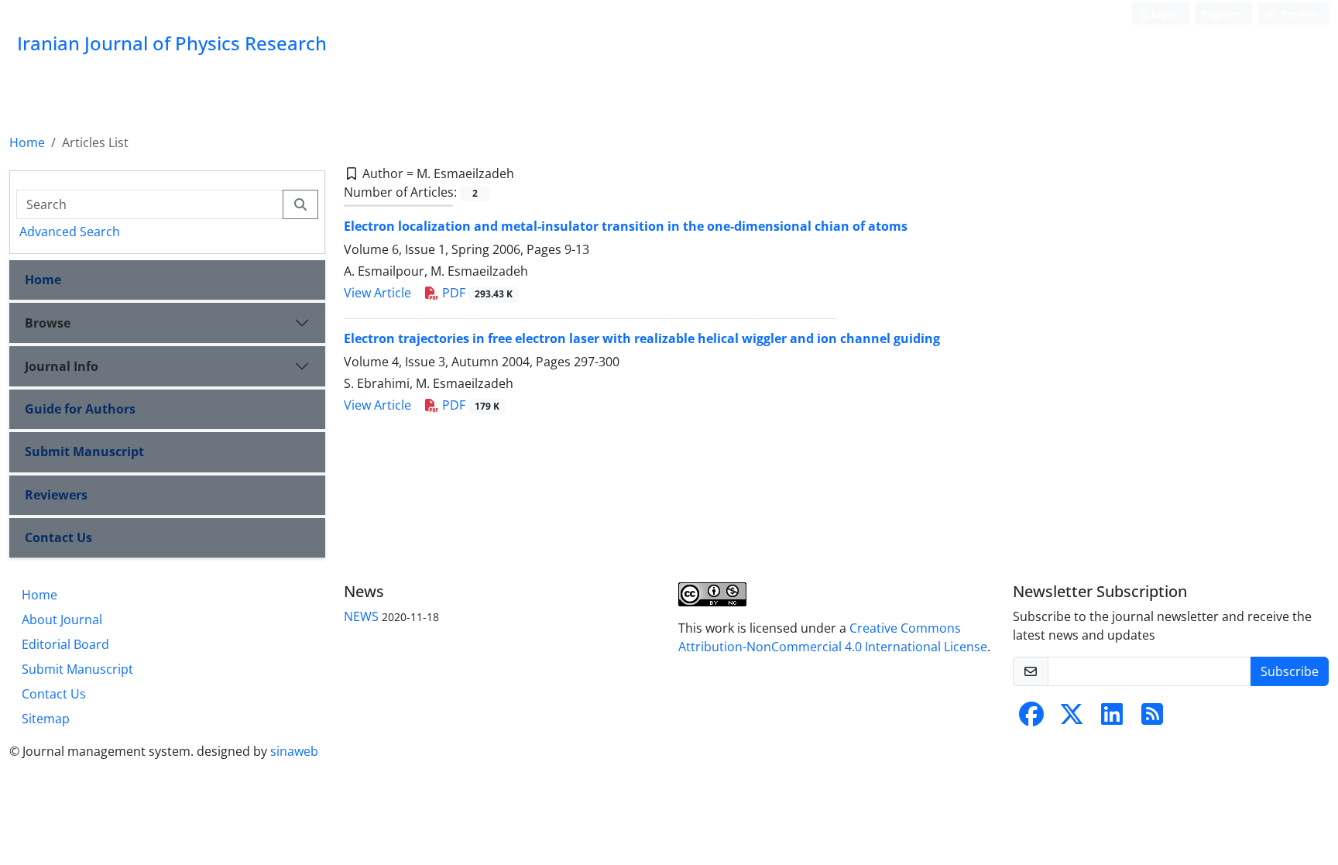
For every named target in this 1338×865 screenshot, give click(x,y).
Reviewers (56, 494)
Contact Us (58, 537)
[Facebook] (1031, 718)
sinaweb (294, 751)
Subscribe (1290, 671)
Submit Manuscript (84, 451)
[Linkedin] (1111, 718)
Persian (1297, 13)
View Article (377, 292)
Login (1163, 13)
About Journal (62, 619)
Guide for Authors (80, 408)
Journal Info (61, 366)
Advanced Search (69, 231)
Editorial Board (65, 644)
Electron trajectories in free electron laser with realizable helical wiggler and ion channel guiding (642, 338)
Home (27, 142)
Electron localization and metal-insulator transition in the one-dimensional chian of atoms (625, 226)
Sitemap (46, 718)
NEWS (361, 616)
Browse (47, 322)
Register (1221, 13)
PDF (476, 292)
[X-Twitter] (1071, 718)
